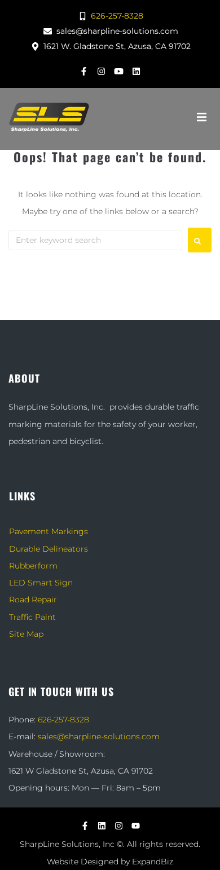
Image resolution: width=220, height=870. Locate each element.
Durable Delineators (48, 549)
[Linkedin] (136, 71)
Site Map (26, 634)
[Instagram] (101, 71)
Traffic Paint (32, 617)
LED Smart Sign (41, 583)
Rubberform (33, 566)
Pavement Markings (48, 531)
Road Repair (33, 599)
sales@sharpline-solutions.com (99, 736)
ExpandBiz (152, 861)
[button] (201, 117)
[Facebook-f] (84, 71)
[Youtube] (119, 71)
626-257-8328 (63, 719)
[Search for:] (95, 240)
